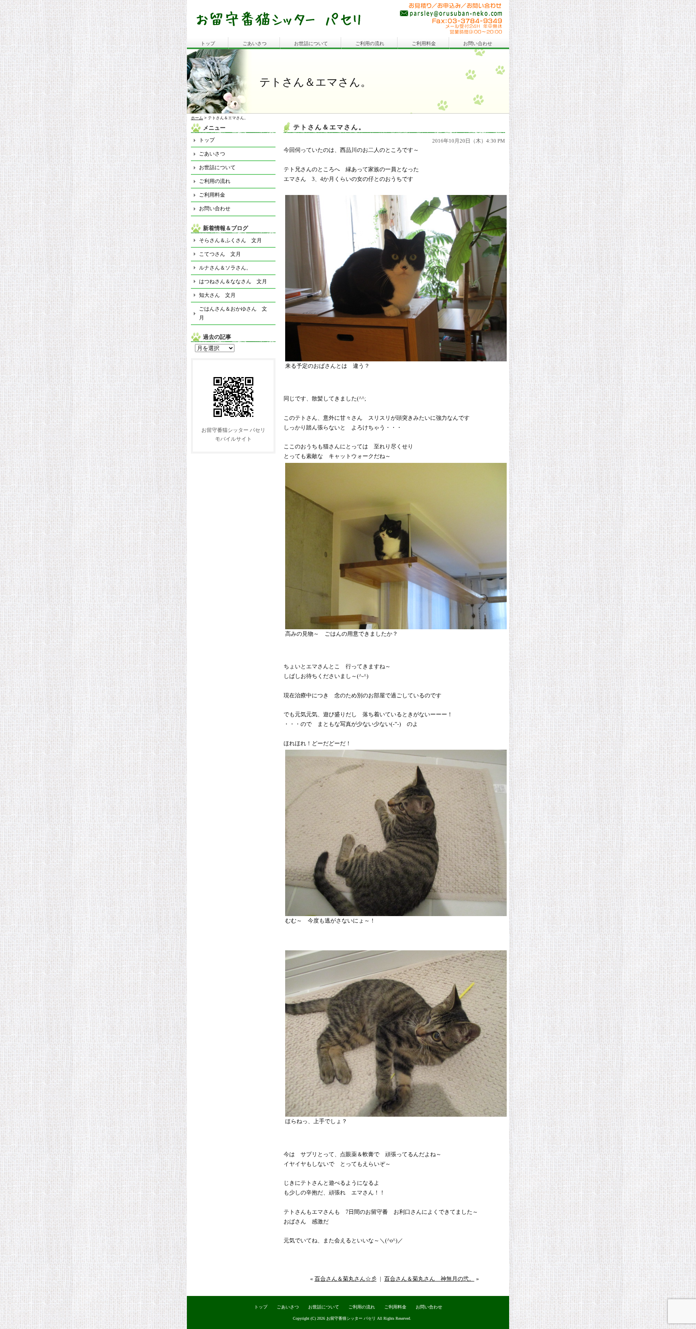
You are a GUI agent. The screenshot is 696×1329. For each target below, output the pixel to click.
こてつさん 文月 (220, 254)
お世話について (311, 43)
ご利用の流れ (369, 43)
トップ (208, 43)
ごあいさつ (254, 43)
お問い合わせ (477, 43)
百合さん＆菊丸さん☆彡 (346, 1279)
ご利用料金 (424, 43)
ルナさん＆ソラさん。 (225, 268)
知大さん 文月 (217, 295)
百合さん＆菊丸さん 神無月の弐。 (429, 1279)
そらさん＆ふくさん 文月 (230, 240)
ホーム (197, 118)
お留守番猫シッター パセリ (351, 1318)
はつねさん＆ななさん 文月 (233, 281)
